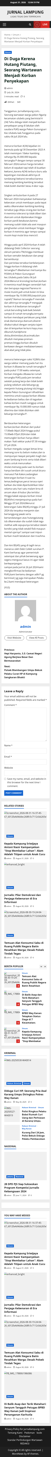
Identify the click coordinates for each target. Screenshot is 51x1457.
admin (10, 88)
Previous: (23, 655)
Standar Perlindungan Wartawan (24, 1440)
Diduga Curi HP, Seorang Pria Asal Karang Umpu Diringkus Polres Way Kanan (25, 1094)
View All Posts (36, 637)
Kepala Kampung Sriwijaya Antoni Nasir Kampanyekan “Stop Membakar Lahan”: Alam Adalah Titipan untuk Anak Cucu (24, 849)
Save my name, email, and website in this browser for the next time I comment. (26, 782)
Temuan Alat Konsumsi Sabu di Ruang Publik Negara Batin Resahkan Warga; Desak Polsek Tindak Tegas (24, 948)
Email (8, 756)
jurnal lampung (25, 12)
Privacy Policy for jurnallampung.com (25, 1429)
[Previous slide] (41, 966)
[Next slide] (45, 966)
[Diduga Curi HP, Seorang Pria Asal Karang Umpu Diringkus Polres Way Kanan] (25, 1073)
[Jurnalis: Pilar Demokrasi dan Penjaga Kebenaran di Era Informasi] (25, 877)
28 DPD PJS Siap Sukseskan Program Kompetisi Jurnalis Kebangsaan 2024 (21, 1187)
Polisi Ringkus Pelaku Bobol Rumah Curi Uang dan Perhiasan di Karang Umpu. (12, 1114)
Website (8, 767)
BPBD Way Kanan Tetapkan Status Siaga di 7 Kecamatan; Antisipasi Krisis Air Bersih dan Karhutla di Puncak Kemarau (12, 998)
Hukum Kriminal (14, 1083)
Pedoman (29, 1432)
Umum (8, 52)
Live (45, 24)
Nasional (19, 1176)
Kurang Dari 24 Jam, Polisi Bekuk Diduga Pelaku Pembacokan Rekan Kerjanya (12, 1132)
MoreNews (18, 1453)
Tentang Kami (15, 1432)
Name (8, 745)
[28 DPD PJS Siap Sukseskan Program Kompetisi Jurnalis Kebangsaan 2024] (25, 1166)
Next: (23, 672)
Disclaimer (24, 1436)
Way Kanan (27, 1129)
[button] (4, 25)
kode (39, 1432)
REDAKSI (24, 1443)
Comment (10, 705)
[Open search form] (30, 24)
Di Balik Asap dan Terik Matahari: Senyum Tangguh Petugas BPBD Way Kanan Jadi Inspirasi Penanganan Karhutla (12, 980)
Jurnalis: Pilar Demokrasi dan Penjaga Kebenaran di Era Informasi (22, 898)
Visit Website (14, 637)
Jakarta (10, 1176)
